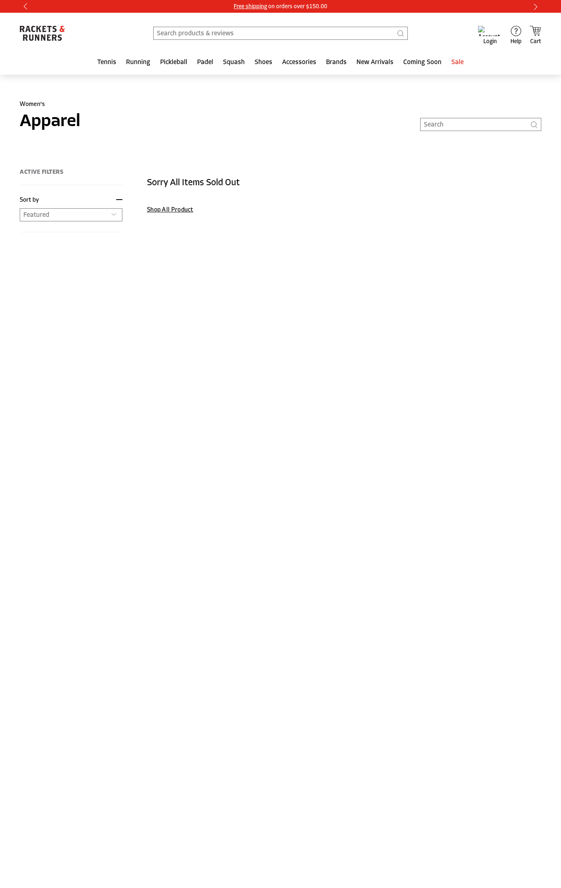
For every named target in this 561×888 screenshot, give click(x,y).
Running (138, 62)
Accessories (299, 62)
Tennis (106, 62)
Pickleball (173, 62)
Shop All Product (170, 209)
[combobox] (280, 33)
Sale (457, 62)
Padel (205, 62)
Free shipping (250, 6)
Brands (336, 62)
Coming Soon (422, 62)
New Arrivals (374, 62)
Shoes (263, 62)
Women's (32, 104)
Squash (234, 62)
